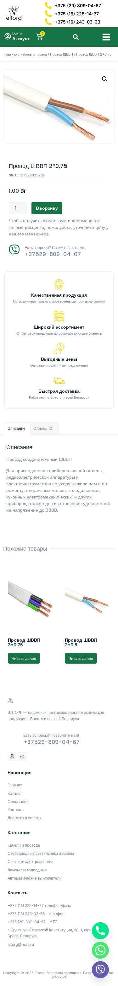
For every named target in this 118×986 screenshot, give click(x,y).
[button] (106, 37)
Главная (10, 54)
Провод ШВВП (61, 54)
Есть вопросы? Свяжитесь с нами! (55, 247)
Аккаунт (21, 38)
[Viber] (12, 756)
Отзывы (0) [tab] (43, 428)
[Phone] (100, 930)
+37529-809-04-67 (53, 254)
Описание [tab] (16, 428)
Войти (17, 33)
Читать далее (24, 658)
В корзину (47, 208)
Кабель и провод (33, 54)
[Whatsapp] (22, 756)
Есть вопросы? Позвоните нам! (51, 735)
